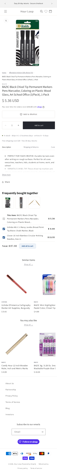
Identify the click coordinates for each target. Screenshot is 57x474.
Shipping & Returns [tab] (31, 147)
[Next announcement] (52, 4)
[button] (5, 11)
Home (4, 73)
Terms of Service (13, 402)
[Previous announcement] (5, 4)
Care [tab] (53, 147)
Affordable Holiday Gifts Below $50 (21, 73)
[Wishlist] (46, 11)
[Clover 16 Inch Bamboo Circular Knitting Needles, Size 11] (34, 203)
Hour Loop (18, 464)
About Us (10, 383)
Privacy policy (23, 468)
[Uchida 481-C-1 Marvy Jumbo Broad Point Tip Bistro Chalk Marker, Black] (21, 203)
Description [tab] (6, 147)
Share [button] (7, 182)
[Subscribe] (42, 432)
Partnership (11, 389)
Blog (8, 408)
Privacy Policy (12, 396)
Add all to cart (27, 246)
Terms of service (36, 468)
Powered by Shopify (29, 464)
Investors (10, 414)
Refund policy (44, 464)
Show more (6, 175)
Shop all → (28, 264)
